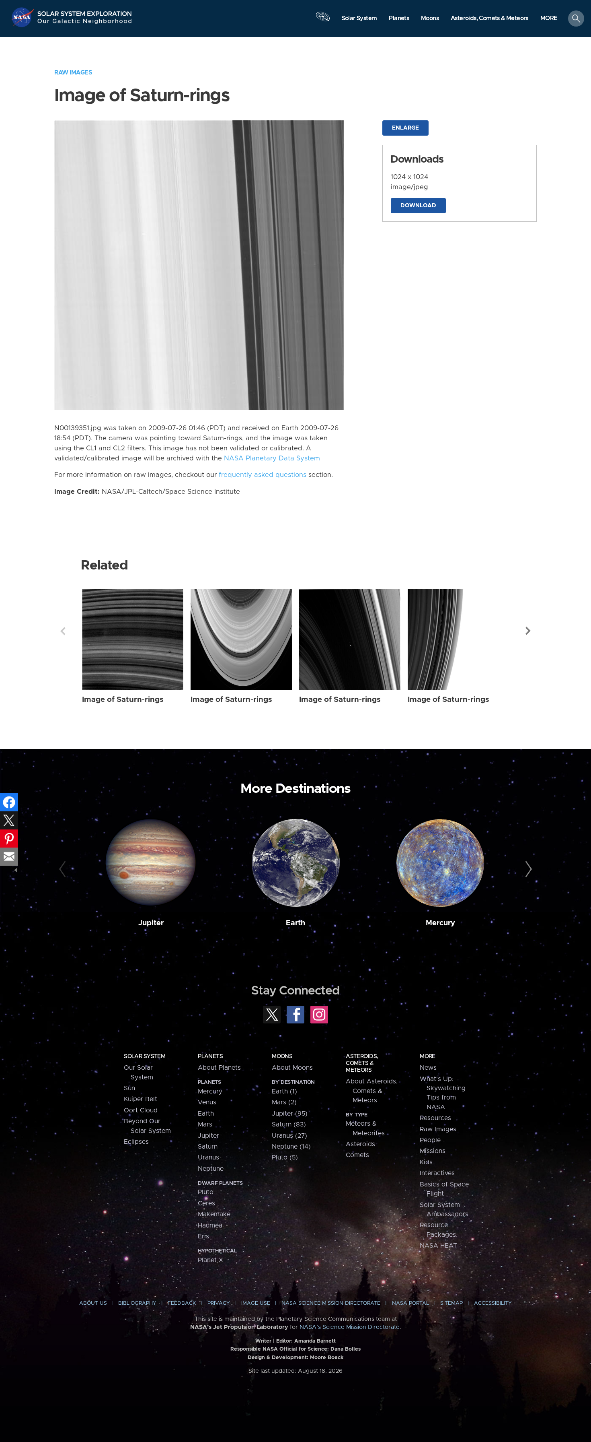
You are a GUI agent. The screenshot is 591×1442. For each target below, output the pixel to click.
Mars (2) (284, 1102)
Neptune (211, 1169)
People (430, 1140)
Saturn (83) (289, 1124)
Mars (205, 1124)
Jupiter (151, 923)
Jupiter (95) (290, 1113)
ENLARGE (405, 128)
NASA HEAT (438, 1245)
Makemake (214, 1214)
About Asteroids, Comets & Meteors (372, 1091)
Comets (357, 1155)
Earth (295, 923)
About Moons (292, 1067)
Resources (435, 1118)
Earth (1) (284, 1091)
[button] (549, 19)
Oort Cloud (141, 1110)
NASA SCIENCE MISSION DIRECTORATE (330, 1303)
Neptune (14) (291, 1146)
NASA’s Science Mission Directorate (350, 1327)
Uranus (208, 1157)
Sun (129, 1088)
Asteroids (360, 1144)
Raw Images (73, 73)
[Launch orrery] (323, 20)
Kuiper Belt (140, 1099)
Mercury (440, 923)
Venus (207, 1102)
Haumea (210, 1225)
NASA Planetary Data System (272, 458)
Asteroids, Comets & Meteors (362, 1063)
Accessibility (493, 1303)
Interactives (437, 1173)
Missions (432, 1151)
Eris (203, 1236)
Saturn (208, 1146)
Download (418, 205)
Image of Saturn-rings (123, 699)
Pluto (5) (285, 1157)
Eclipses (136, 1142)
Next (528, 631)
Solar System (144, 1056)
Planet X (210, 1260)
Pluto (205, 1192)
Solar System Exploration (85, 11)
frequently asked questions (262, 475)
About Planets (219, 1067)
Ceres (206, 1203)
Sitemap (451, 1303)
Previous (63, 631)
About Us (93, 1303)
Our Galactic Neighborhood (85, 23)
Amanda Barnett (315, 1341)
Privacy (218, 1303)
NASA (23, 17)
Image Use (255, 1303)
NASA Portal (410, 1303)
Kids (426, 1162)
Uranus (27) (289, 1136)
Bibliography (137, 1303)
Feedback (182, 1303)
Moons (282, 1056)
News (428, 1067)
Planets (210, 1056)
